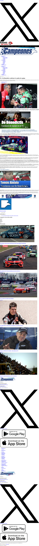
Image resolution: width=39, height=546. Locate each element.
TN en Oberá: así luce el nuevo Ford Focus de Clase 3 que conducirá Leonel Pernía (13, 243)
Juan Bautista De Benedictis (6, 215)
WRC (36, 46)
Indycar (4, 72)
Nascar (4, 63)
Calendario (3, 74)
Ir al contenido (1, 0)
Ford (2, 215)
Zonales (13, 46)
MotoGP (30, 46)
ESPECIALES (3, 453)
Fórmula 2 (4, 61)
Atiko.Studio (7, 544)
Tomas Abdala (11, 215)
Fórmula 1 (26, 46)
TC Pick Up (10, 46)
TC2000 (4, 58)
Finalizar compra (4, 468)
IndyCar (33, 46)
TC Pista (6, 46)
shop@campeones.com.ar (3, 386)
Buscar (1, 76)
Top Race (3, 46)
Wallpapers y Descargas (4, 462)
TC (23, 46)
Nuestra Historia (3, 448)
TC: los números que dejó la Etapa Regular (7, 298)
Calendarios (3, 454)
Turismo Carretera (5, 57)
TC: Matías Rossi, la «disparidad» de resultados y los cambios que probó (11, 325)
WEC (21, 46)
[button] (19, 219)
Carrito (2, 469)
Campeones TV (3, 464)
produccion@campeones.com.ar (4, 384)
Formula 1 (4, 60)
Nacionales (3, 56)
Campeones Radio (4, 461)
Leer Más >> (1, 244)
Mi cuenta (3, 467)
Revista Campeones (4, 460)
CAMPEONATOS (4, 64)
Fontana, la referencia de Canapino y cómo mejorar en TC (9, 350)
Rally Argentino (17, 46)
